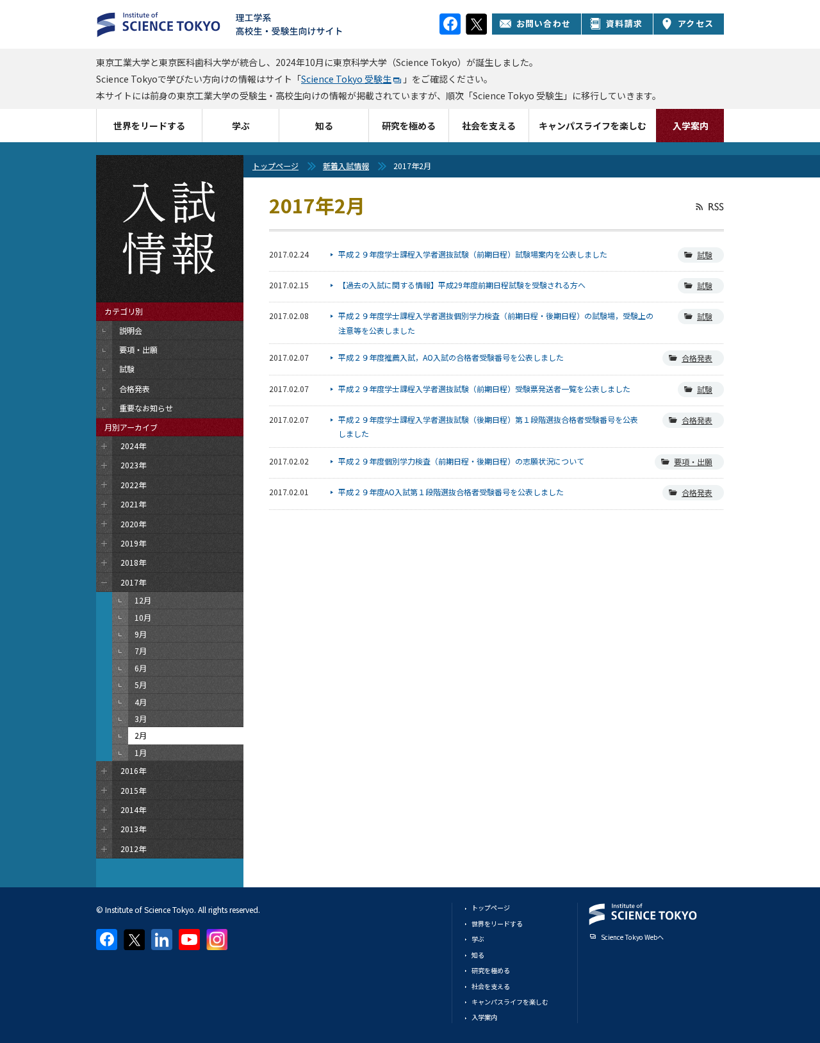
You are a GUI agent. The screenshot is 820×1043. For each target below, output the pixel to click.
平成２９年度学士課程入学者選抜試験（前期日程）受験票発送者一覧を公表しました (484, 388)
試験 (704, 254)
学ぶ (241, 125)
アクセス (696, 23)
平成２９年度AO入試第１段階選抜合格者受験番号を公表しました (451, 491)
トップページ (275, 165)
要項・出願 (693, 461)
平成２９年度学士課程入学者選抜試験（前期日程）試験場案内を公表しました (472, 254)
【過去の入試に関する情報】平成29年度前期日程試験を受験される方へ (462, 284)
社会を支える (489, 125)
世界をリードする (149, 125)
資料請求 (624, 23)
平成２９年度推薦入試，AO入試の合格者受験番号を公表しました (451, 357)
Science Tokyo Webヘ (632, 937)
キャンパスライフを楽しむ (592, 125)
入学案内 (691, 125)
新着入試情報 (346, 165)
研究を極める (409, 125)
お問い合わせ (543, 23)
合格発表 (697, 357)
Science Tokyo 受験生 (346, 78)
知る (324, 125)
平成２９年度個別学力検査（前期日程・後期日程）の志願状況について (461, 461)
